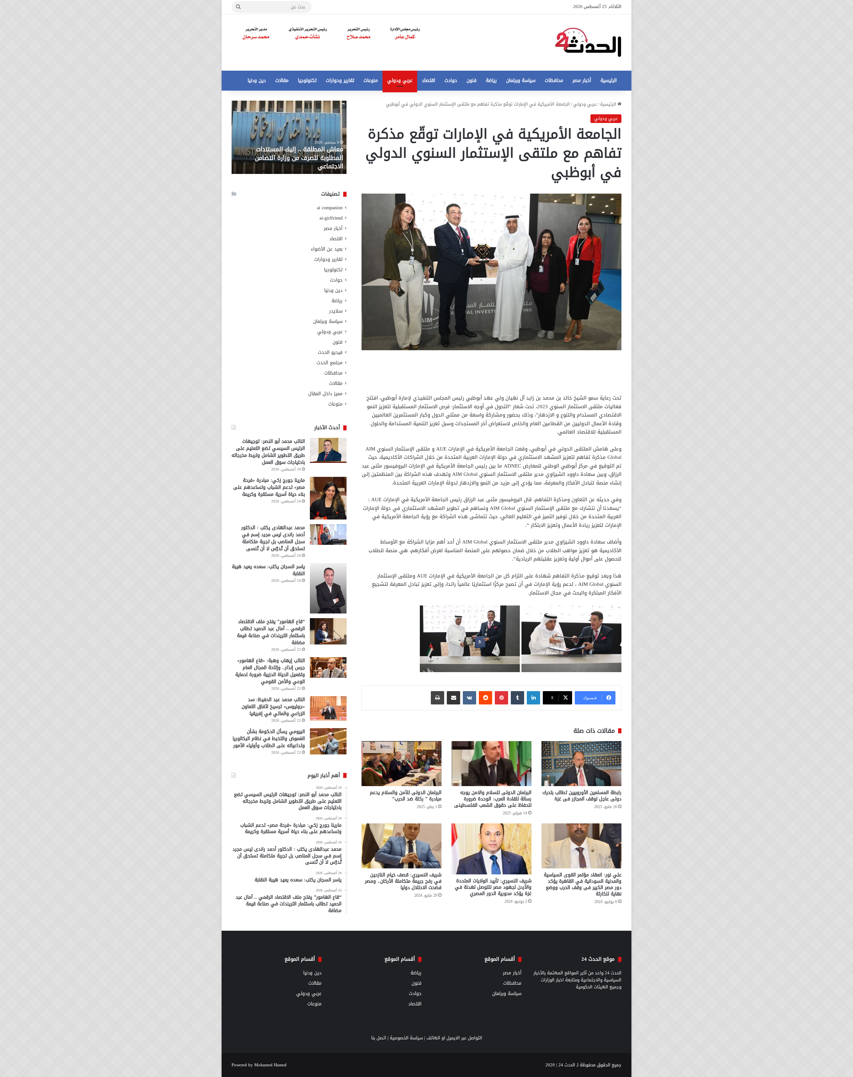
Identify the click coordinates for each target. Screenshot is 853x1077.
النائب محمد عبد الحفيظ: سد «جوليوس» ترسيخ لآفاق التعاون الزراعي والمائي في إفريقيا (273, 706)
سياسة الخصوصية (406, 1038)
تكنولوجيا (307, 80)
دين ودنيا (257, 80)
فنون (471, 80)
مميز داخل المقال (325, 393)
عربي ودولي (400, 80)
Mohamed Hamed (270, 1065)
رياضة (491, 80)
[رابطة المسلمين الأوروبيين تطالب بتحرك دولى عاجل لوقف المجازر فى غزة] (581, 763)
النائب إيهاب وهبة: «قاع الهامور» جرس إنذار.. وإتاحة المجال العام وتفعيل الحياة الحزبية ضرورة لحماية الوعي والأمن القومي (270, 671)
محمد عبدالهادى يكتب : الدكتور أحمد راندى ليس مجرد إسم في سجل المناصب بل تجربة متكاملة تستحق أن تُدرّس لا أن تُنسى (273, 538)
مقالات (282, 80)
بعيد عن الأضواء (327, 249)
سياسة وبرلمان (520, 80)
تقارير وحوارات (340, 80)
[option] (289, 137)
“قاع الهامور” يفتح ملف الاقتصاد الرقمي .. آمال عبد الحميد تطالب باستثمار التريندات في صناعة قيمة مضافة (271, 632)
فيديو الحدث (330, 352)
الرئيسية (608, 80)
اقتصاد (428, 80)
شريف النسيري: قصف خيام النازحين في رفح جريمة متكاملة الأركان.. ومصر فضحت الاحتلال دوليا (403, 881)
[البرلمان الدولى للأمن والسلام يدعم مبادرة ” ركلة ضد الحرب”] (401, 763)
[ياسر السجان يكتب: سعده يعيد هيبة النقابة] (328, 588)
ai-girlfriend (331, 218)
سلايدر (336, 311)
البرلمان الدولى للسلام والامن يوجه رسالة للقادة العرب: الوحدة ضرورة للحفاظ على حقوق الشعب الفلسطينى (492, 799)
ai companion (330, 207)
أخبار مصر (581, 80)
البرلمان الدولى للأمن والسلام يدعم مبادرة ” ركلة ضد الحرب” (405, 795)
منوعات (371, 80)
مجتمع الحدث (330, 362)
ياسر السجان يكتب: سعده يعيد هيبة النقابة (268, 570)
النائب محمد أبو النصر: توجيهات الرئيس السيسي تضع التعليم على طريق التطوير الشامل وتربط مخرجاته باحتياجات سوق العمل (268, 452)
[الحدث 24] (588, 42)
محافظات (554, 80)
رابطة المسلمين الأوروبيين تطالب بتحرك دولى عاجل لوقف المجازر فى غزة (581, 795)
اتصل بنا (378, 1038)
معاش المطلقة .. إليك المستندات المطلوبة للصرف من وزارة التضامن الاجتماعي (299, 158)
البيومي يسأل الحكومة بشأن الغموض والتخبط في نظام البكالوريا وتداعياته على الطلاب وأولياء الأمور (269, 738)
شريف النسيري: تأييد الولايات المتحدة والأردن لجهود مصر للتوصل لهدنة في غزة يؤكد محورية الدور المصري (493, 887)
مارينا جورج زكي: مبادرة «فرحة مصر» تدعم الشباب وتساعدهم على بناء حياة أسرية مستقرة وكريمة (269, 487)
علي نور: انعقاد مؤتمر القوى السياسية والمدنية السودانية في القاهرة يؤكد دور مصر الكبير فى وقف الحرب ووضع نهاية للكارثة (582, 884)
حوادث (450, 80)
